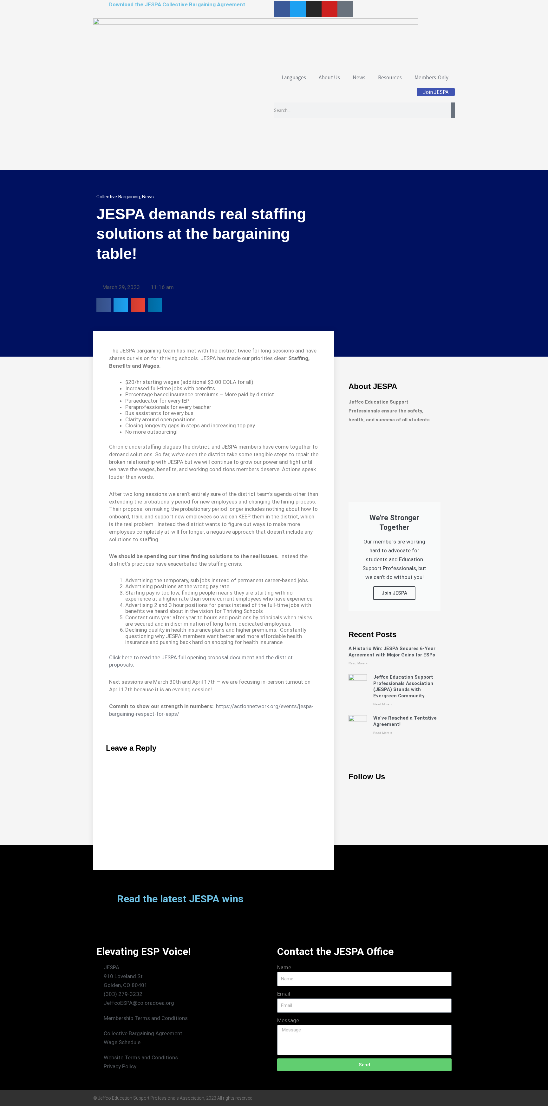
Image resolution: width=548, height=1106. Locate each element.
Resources (390, 77)
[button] (103, 305)
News (359, 77)
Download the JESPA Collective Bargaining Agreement (177, 4)
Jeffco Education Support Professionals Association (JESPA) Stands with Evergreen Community (403, 686)
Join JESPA (435, 92)
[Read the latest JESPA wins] (104, 900)
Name (284, 967)
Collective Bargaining (118, 197)
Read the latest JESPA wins (180, 899)
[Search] (453, 110)
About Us (329, 77)
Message (288, 1020)
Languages (294, 77)
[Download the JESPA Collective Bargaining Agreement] (101, 8)
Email (283, 994)
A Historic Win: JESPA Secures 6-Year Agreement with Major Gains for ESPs (392, 652)
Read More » (358, 663)
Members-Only (431, 77)
